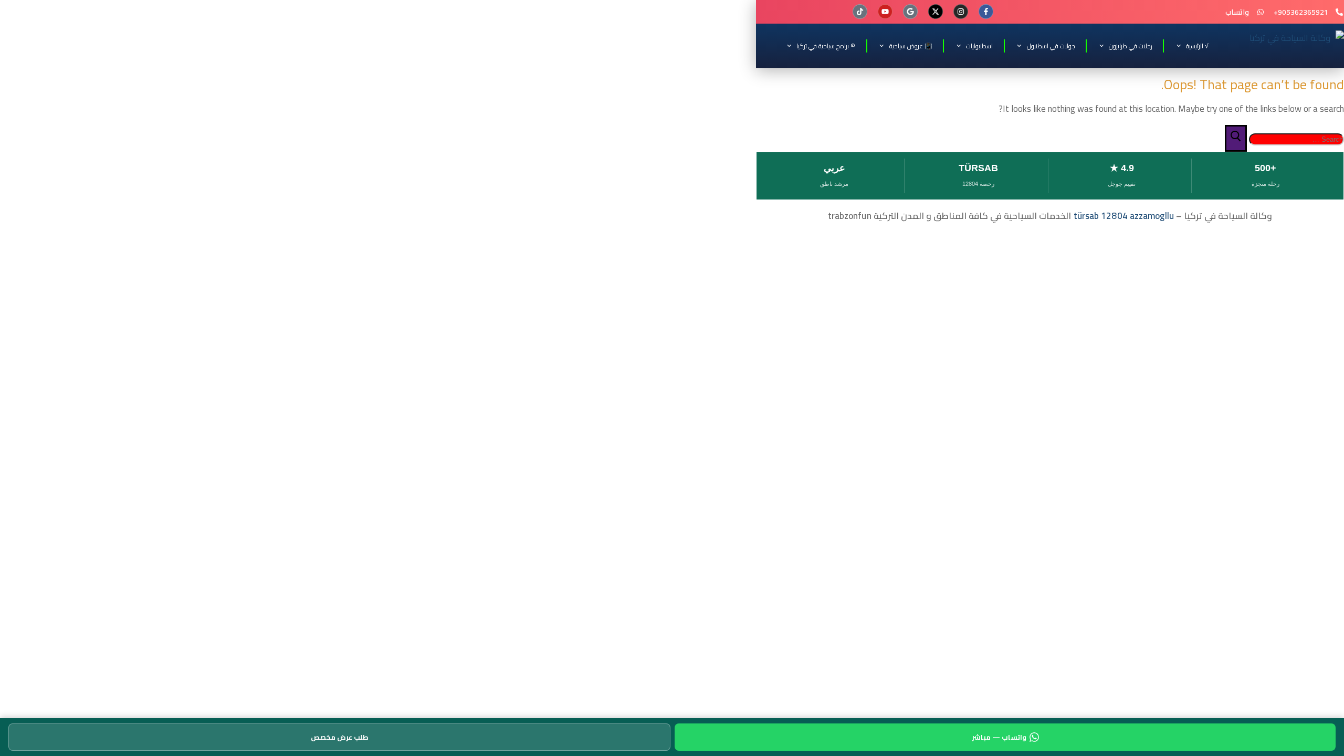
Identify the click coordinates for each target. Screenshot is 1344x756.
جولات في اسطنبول (1051, 46)
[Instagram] (960, 11)
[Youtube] (885, 11)
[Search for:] (1295, 138)
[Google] (910, 11)
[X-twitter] (935, 11)
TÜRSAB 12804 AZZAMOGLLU (1124, 215)
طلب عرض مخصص (340, 737)
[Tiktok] (860, 11)
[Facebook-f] (986, 11)
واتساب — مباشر (999, 737)
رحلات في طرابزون (1130, 46)
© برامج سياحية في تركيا (825, 46)
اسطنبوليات (979, 46)
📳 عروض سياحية (910, 46)
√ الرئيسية (1197, 46)
